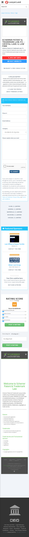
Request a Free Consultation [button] (15, 68)
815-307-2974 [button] (15, 58)
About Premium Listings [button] (14, 91)
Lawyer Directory (5, 13)
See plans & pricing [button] (14, 285)
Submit (15, 172)
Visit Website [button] (15, 61)
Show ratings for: (6, 334)
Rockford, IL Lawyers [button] (14, 215)
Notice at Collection (7, 197)
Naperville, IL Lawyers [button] (14, 212)
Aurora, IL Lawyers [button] (14, 209)
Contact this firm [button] (14, 249)
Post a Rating (14, 325)
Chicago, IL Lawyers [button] (14, 217)
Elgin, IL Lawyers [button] (14, 206)
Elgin (16, 13)
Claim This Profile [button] (15, 89)
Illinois (12, 13)
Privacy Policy (16, 197)
